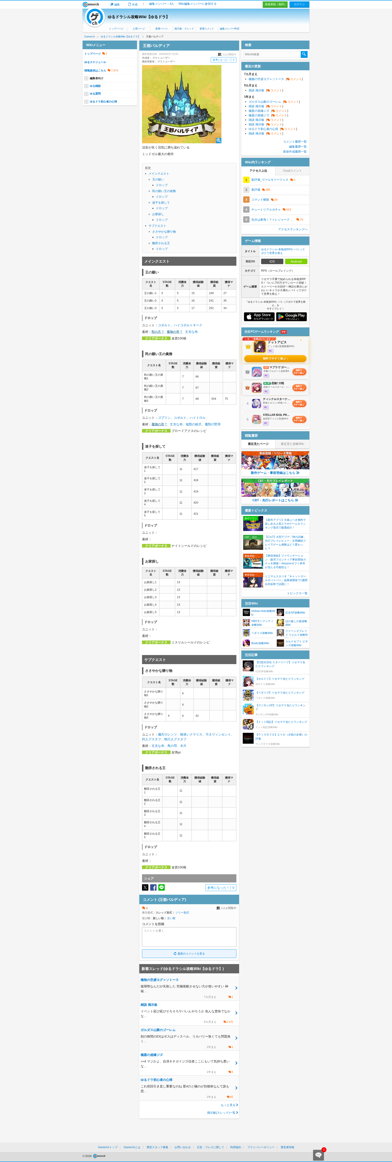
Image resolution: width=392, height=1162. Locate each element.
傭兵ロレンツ (167, 734)
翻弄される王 (161, 243)
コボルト (164, 325)
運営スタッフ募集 (157, 1147)
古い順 (171, 918)
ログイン (299, 4)
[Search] (304, 54)
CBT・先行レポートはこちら (273, 500)
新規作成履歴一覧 (295, 151)
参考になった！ (223, 59)
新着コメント (207, 28)
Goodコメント (292, 170)
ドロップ (162, 185)
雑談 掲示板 (266, 90)
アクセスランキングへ (293, 229)
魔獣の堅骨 (213, 424)
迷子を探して (161, 202)
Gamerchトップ (108, 1147)
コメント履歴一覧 (295, 141)
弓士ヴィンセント (218, 734)
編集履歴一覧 (298, 146)
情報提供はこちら (95, 70)
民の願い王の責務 (164, 191)
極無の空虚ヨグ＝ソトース (276, 79)
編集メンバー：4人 (161, 3)
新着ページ (161, 28)
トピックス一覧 (297, 593)
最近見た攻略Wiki (292, 444)
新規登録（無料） (276, 4)
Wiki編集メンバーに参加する (198, 3)
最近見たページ (258, 444)
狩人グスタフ (151, 739)
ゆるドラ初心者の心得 (103, 101)
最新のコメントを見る (191, 953)
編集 (117, 4)
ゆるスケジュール (95, 62)
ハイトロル (198, 417)
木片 (183, 746)
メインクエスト (159, 173)
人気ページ (139, 28)
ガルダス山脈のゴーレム (274, 101)
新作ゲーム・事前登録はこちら (273, 473)
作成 (134, 4)
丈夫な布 (191, 332)
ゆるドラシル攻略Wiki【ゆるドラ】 (139, 17)
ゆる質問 (95, 93)
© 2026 (87, 1156)
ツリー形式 (182, 912)
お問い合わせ (182, 1147)
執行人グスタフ (175, 739)
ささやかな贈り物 (164, 231)
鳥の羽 (172, 746)
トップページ (116, 28)
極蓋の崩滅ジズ (268, 110)
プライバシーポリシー (260, 1147)
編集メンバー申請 (229, 28)
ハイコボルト (183, 325)
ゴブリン (164, 417)
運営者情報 (287, 1147)
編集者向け (96, 78)
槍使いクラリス (191, 734)
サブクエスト (157, 225)
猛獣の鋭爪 (194, 424)
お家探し (158, 214)
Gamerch (91, 4)
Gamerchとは (132, 1147)
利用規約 (235, 1147)
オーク (197, 325)
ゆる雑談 (95, 86)
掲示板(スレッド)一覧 (221, 1112)
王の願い (158, 179)
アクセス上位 (258, 170)
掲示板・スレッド (184, 28)
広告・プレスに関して (210, 1147)
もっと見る (228, 1105)
